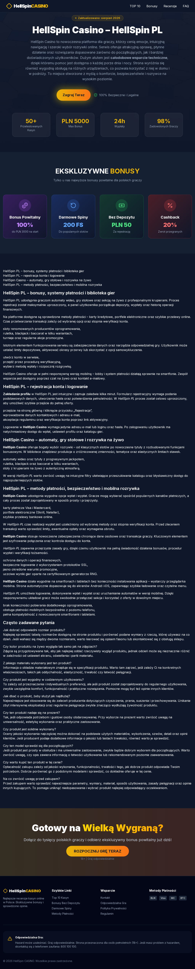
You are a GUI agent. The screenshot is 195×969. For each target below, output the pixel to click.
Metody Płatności (63, 913)
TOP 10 (135, 6)
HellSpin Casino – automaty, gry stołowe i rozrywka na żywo (47, 280)
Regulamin (107, 913)
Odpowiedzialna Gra (113, 903)
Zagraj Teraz (74, 95)
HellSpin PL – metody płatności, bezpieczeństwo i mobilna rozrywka (52, 285)
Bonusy (151, 6)
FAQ (186, 6)
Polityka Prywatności (113, 908)
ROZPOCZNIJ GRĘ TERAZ (97, 851)
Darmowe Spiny (62, 908)
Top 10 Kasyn (60, 897)
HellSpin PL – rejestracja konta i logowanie (34, 275)
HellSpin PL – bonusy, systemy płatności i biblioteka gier (43, 271)
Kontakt (105, 897)
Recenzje (170, 6)
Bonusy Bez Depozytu (66, 903)
